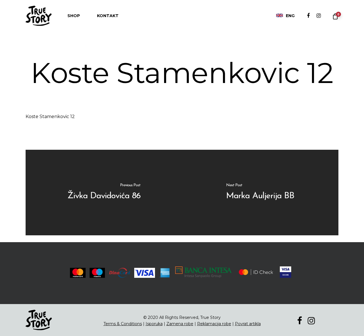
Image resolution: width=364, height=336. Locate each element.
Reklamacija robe (214, 323)
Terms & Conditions (123, 323)
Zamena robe (179, 323)
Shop (73, 15)
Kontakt (108, 15)
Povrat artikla (248, 323)
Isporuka (154, 323)
